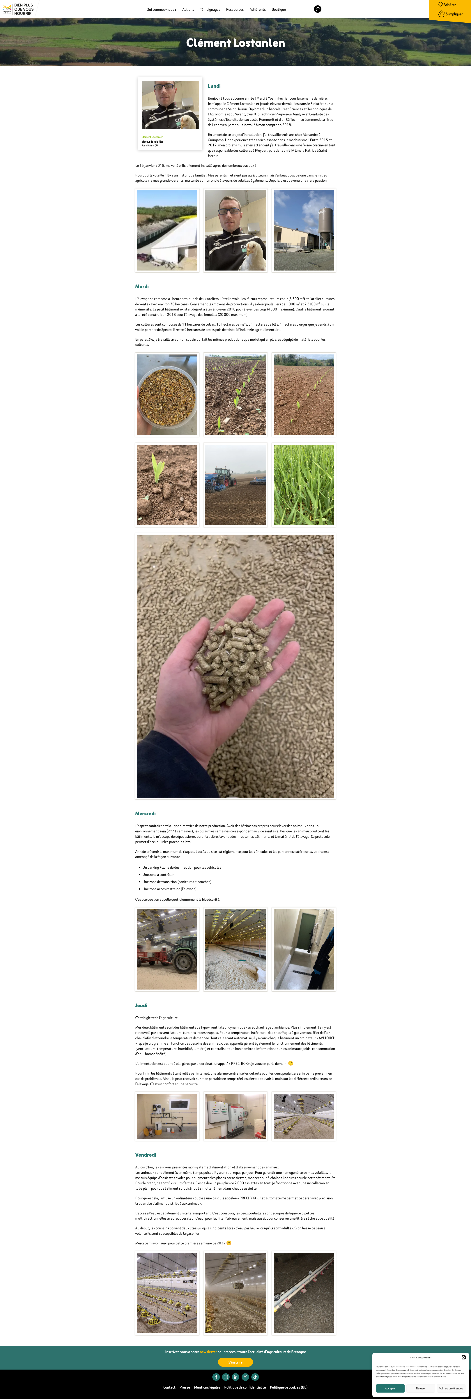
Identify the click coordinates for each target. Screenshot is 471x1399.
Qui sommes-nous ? (161, 9)
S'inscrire (235, 1362)
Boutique (279, 9)
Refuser (421, 1388)
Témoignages (210, 9)
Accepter (390, 1388)
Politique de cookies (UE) (289, 1387)
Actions (188, 9)
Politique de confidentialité (245, 1387)
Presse (185, 1387)
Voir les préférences (451, 1388)
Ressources (235, 9)
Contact (169, 1387)
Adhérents (258, 9)
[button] (463, 1357)
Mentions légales (207, 1387)
